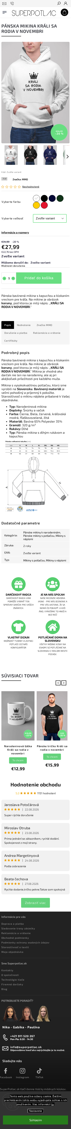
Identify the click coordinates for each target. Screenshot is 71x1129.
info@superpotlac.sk (26, 1047)
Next (64, 682)
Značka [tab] (44, 325)
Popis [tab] (7, 325)
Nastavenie (35, 1110)
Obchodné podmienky (15, 937)
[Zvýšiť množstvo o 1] (13, 278)
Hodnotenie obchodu (35, 784)
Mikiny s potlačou (34, 560)
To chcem (18, 760)
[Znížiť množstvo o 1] (4, 278)
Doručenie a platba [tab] (15, 332)
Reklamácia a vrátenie (16, 933)
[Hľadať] (59, 4)
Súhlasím (35, 1120)
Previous (59, 682)
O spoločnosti (10, 974)
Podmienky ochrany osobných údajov (25, 942)
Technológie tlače (12, 979)
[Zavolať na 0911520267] (12, 3)
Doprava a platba (12, 923)
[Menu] (4, 11)
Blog (4, 989)
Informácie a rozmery (15, 232)
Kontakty (7, 970)
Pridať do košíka (38, 278)
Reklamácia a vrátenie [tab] (47, 332)
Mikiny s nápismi (56, 560)
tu (52, 1104)
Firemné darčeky (12, 984)
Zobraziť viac (35, 903)
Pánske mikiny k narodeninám (41, 532)
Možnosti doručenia (13, 265)
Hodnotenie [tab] (24, 325)
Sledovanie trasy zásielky (18, 928)
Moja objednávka (12, 951)
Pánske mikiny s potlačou (38, 535)
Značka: (20, 179)
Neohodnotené (30, 186)
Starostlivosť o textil (15, 947)
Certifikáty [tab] (11, 340)
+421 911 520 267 (22, 1036)
